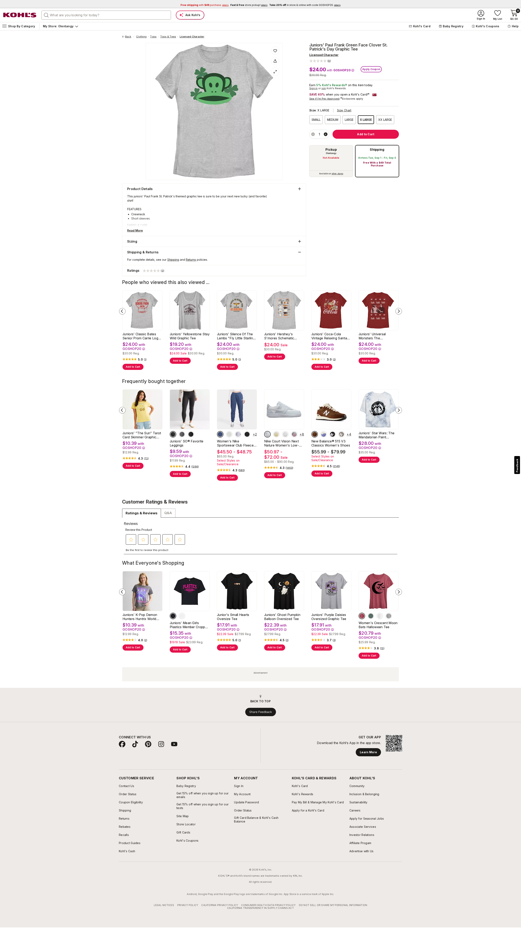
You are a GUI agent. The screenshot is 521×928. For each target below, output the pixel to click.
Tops (153, 36)
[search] (46, 14)
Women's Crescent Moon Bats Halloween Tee (378, 625)
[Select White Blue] (323, 434)
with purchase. (205, 5)
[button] (320, 61)
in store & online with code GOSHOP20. (304, 5)
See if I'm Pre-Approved (324, 98)
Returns (191, 259)
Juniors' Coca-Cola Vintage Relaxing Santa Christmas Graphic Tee (329, 336)
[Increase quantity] (325, 134)
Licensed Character (192, 36)
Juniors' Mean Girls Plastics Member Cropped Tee (189, 625)
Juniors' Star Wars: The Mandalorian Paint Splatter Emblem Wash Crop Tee (376, 435)
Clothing (141, 36)
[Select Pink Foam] (294, 434)
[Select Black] (191, 434)
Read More (135, 230)
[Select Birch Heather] (238, 434)
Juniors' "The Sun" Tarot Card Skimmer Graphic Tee (142, 435)
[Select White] (285, 434)
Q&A (168, 513)
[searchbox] (106, 15)
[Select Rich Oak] (314, 434)
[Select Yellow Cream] (276, 434)
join (324, 88)
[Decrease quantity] (313, 134)
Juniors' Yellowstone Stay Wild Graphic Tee (190, 336)
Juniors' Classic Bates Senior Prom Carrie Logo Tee (141, 336)
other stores (337, 173)
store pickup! (248, 5)
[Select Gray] (388, 616)
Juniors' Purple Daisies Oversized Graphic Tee (328, 617)
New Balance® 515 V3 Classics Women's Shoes (330, 443)
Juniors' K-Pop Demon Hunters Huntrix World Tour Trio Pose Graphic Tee (140, 617)
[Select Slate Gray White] (341, 434)
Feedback (517, 465)
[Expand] (275, 72)
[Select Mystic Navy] (220, 434)
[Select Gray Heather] (229, 434)
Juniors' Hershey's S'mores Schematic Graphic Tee (279, 336)
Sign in (313, 88)
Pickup (331, 149)
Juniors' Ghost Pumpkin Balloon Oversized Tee (282, 617)
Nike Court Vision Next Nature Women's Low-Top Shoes (281, 443)
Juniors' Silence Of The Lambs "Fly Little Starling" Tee (237, 336)
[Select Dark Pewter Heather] (182, 434)
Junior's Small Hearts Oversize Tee (233, 617)
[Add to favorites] (275, 50)
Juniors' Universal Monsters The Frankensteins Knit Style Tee (377, 336)
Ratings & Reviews (142, 513)
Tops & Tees (168, 36)
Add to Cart (133, 366)
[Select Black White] (332, 434)
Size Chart (344, 110)
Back (129, 36)
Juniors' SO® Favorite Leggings (187, 443)
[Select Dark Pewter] (173, 434)
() (145, 359)
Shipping (377, 149)
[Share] (275, 61)
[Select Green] (371, 616)
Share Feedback (260, 712)
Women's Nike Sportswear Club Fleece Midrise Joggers (235, 443)
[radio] (331, 161)
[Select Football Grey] (267, 434)
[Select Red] (362, 616)
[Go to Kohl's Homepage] (20, 15)
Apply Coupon (371, 69)
